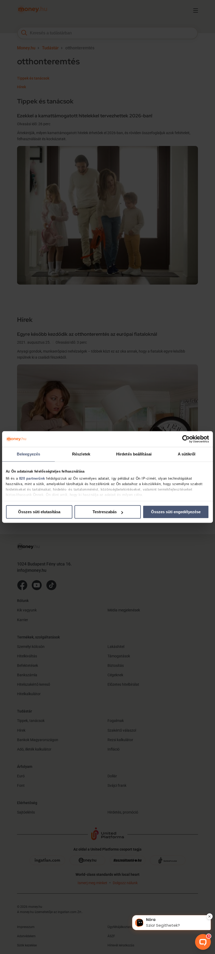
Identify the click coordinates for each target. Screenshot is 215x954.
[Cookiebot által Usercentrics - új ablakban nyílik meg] (186, 439)
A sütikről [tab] (187, 454)
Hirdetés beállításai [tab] (134, 454)
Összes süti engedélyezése (176, 512)
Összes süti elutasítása (39, 512)
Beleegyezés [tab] (28, 454)
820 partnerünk (32, 478)
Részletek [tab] (81, 454)
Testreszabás (105, 512)
